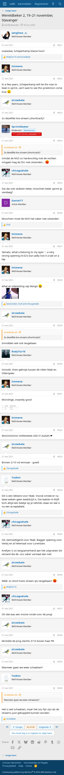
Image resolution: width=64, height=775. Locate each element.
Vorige (18, 727)
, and (22, 304)
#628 (59, 280)
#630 (59, 363)
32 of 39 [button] (30, 727)
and (18, 57)
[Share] (54, 45)
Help (20, 765)
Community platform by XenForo (29, 772)
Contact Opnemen (11, 762)
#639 (59, 661)
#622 (59, 78)
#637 (59, 608)
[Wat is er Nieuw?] (53, 4)
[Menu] (5, 4)
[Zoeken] (60, 4)
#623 (59, 112)
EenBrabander (11, 24)
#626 (59, 212)
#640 (59, 688)
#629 (59, 325)
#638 (59, 635)
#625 (59, 182)
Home (29, 765)
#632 (59, 430)
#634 (59, 490)
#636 (59, 574)
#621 (59, 45)
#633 (59, 456)
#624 (59, 140)
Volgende (44, 727)
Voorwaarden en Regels (36, 762)
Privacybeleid (9, 765)
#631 (59, 393)
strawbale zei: (11, 147)
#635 (59, 534)
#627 (59, 246)
